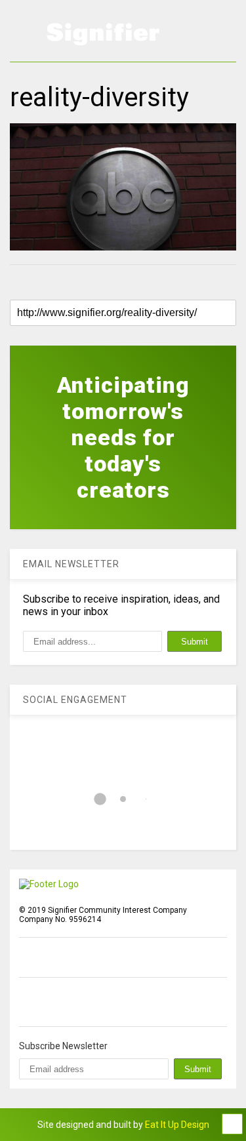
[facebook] (24, 1002)
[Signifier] (103, 39)
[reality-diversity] (123, 186)
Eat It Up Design (177, 1124)
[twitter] (54, 1002)
